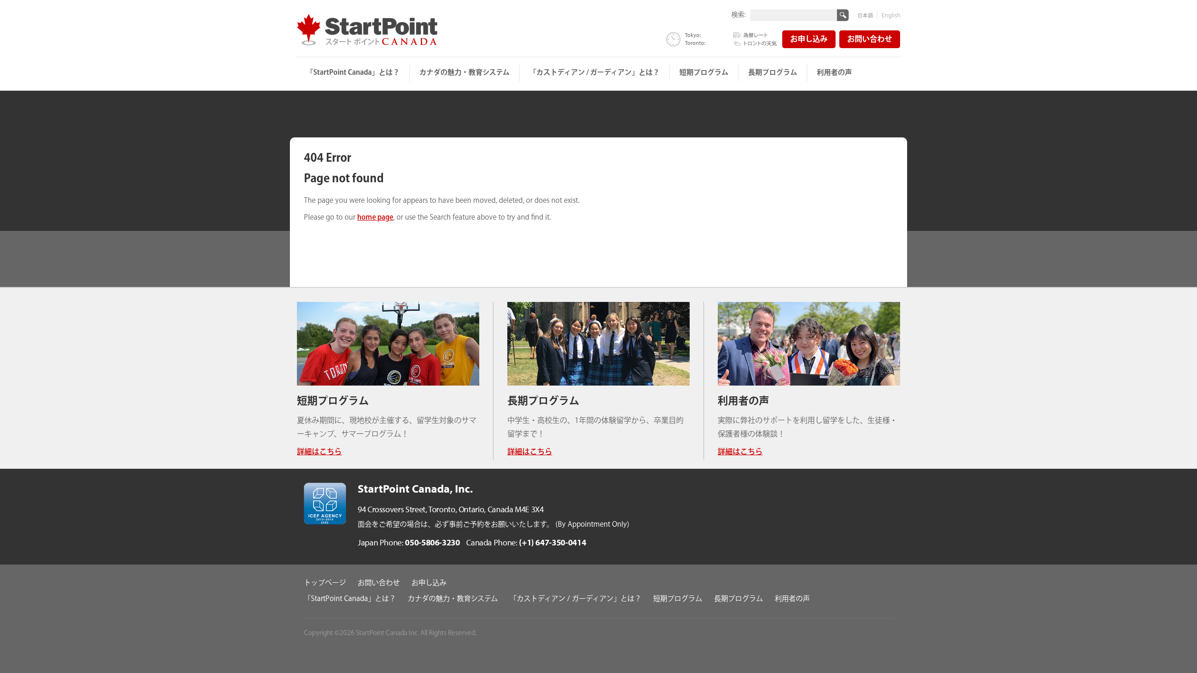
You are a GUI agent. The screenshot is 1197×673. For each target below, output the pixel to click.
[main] (598, 198)
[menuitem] (353, 72)
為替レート (755, 35)
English (889, 15)
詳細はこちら (319, 452)
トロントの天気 (755, 42)
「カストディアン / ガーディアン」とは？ (594, 73)
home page (375, 217)
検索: (738, 14)
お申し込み (809, 39)
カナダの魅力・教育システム (464, 73)
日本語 (868, 15)
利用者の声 (834, 73)
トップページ (325, 583)
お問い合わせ (869, 39)
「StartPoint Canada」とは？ (353, 73)
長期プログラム (772, 73)
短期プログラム (703, 73)
